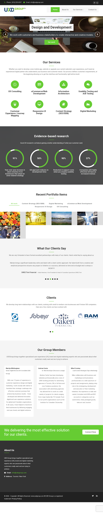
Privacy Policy (17, 499)
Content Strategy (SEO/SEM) (33, 204)
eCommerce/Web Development (79, 204)
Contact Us (92, 10)
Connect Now (90, 432)
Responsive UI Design (43, 207)
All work (14, 204)
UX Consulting (62, 207)
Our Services (79, 10)
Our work (51, 42)
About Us (65, 10)
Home (55, 10)
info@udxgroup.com (19, 473)
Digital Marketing (56, 204)
